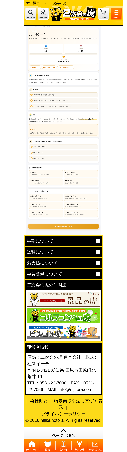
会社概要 (39, 401)
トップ (29, 26)
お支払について (42, 263)
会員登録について (44, 274)
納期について (40, 241)
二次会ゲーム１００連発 (39, 26)
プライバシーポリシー (63, 414)
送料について (40, 252)
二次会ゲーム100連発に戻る (62, 226)
